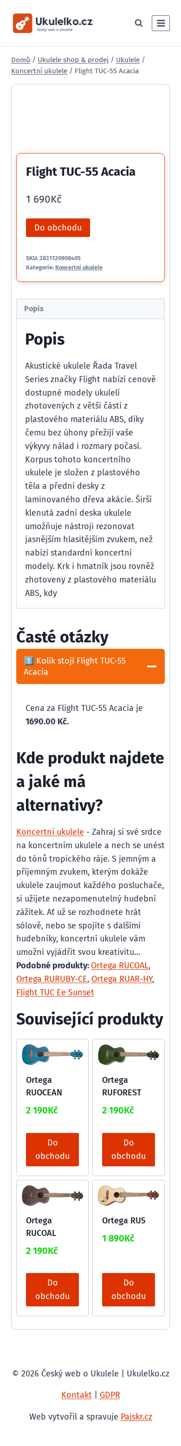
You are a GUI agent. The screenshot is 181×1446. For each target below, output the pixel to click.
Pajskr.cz (136, 1417)
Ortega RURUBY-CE (51, 979)
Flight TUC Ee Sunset (55, 992)
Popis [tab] (34, 308)
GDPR (110, 1395)
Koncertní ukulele (79, 267)
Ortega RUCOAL (120, 965)
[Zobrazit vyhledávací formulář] (138, 23)
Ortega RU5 (123, 1221)
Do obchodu (58, 228)
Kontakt (76, 1395)
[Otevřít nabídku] (161, 23)
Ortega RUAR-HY (121, 979)
